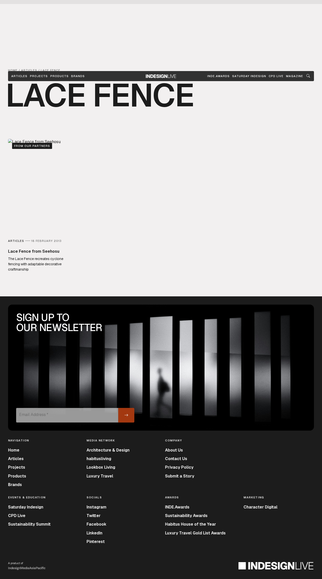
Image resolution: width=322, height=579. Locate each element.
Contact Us (176, 458)
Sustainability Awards (186, 515)
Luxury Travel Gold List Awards (195, 533)
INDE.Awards (177, 507)
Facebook (96, 524)
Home (13, 450)
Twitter (94, 515)
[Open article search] (308, 76)
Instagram (96, 507)
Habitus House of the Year (190, 524)
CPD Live (16, 515)
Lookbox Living (101, 467)
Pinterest (96, 541)
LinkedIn (94, 533)
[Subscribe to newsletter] (126, 415)
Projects (39, 76)
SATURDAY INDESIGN (249, 76)
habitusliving (99, 458)
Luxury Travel (100, 476)
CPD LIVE (276, 76)
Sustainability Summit (29, 524)
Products (59, 76)
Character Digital (260, 507)
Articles (19, 76)
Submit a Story (179, 476)
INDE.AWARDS (218, 76)
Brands (78, 76)
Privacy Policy (179, 467)
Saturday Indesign (25, 507)
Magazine (294, 76)
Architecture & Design (108, 450)
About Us (174, 450)
